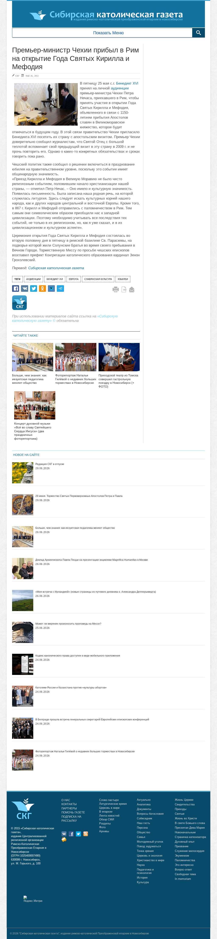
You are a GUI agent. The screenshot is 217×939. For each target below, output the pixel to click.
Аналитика (143, 804)
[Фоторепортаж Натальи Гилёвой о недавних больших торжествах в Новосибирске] (75, 360)
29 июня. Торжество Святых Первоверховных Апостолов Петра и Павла (78, 496)
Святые (179, 813)
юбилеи (123, 279)
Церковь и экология (149, 855)
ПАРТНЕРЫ (69, 808)
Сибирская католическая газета (56, 268)
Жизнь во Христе (186, 818)
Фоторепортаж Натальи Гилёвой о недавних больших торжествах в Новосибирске (75, 379)
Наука (141, 864)
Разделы (105, 823)
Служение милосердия (189, 851)
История (142, 877)
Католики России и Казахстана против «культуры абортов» (71, 687)
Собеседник (144, 818)
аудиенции (120, 88)
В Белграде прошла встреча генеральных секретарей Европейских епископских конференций (92, 719)
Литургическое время (113, 803)
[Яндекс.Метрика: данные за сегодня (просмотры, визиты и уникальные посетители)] (33, 899)
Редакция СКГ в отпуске (49, 464)
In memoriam (183, 878)
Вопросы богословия (150, 813)
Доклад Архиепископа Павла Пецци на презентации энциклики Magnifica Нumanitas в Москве (91, 559)
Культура (143, 882)
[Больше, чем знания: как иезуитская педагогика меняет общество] (32, 360)
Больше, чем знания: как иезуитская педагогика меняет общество (29, 379)
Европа (73, 279)
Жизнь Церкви (184, 799)
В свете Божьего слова (190, 823)
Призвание (181, 846)
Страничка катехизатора (190, 837)
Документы (144, 809)
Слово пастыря (109, 800)
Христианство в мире (150, 860)
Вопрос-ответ (183, 869)
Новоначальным (185, 832)
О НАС (65, 800)
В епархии (105, 811)
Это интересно (184, 864)
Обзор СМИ (106, 819)
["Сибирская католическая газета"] (108, 15)
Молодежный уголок (150, 841)
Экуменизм (182, 855)
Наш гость (143, 823)
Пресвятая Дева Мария (190, 827)
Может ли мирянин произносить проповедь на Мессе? (68, 623)
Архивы (104, 831)
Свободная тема (185, 874)
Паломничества (185, 860)
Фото (102, 827)
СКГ (17, 76)
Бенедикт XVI (127, 83)
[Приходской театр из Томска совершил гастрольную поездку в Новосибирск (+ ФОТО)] (119, 360)
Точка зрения (145, 851)
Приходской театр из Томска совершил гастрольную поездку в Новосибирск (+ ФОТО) (118, 381)
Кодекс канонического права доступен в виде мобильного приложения (77, 655)
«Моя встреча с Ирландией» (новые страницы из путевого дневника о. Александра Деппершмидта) (95, 591)
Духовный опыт (185, 841)
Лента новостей (109, 815)
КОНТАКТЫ (69, 804)
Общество (143, 832)
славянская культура (98, 279)
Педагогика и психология (145, 871)
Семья (141, 837)
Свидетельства (185, 804)
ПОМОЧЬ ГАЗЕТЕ (73, 812)
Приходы (180, 809)
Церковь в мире (109, 807)
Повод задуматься (149, 846)
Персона (142, 827)
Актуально (143, 799)
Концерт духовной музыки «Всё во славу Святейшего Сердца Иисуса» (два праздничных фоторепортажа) (32, 431)
